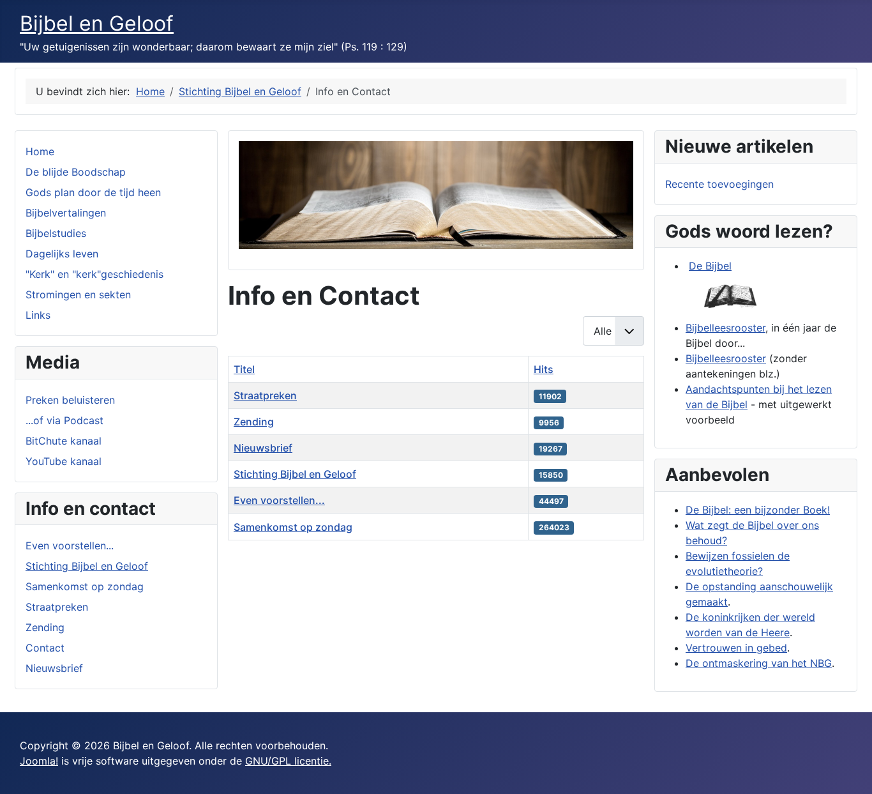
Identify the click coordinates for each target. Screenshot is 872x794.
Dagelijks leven (62, 253)
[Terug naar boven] (850, 770)
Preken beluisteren (70, 399)
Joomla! (39, 760)
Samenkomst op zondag (85, 586)
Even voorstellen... (70, 545)
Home (40, 151)
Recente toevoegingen (719, 184)
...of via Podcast (64, 420)
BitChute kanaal (63, 440)
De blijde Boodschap (76, 171)
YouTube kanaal (63, 461)
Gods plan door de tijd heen (93, 192)
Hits (543, 369)
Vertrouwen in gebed (736, 647)
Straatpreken (57, 606)
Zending (45, 627)
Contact (45, 647)
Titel (244, 369)
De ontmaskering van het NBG (759, 663)
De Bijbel (710, 265)
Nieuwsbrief (54, 668)
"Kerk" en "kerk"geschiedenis (94, 274)
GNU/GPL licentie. (288, 760)
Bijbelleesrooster (725, 327)
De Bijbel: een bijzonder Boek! (758, 509)
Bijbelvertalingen (66, 212)
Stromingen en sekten (78, 294)
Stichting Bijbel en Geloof (87, 566)
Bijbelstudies (56, 233)
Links (38, 315)
